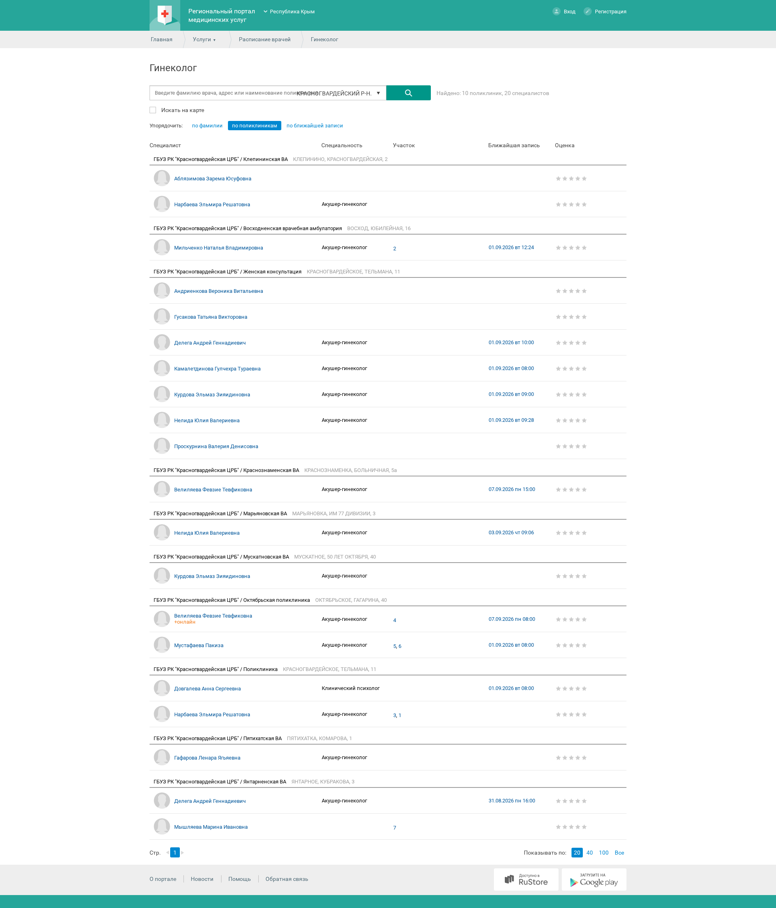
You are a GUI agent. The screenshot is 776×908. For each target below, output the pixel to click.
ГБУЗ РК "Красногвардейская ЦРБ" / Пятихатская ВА (218, 738)
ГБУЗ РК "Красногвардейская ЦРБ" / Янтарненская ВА (220, 782)
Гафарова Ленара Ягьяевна (207, 758)
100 (604, 852)
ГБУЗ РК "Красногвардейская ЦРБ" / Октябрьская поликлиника (232, 600)
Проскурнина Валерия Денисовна (216, 446)
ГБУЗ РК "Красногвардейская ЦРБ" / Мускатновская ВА (222, 557)
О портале (163, 879)
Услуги (202, 39)
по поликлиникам (254, 126)
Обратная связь (287, 879)
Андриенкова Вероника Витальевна (218, 291)
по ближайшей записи (315, 126)
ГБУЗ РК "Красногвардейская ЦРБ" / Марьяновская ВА (221, 513)
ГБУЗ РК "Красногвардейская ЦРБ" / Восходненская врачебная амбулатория (248, 228)
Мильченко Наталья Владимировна (218, 248)
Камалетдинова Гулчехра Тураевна (217, 369)
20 (577, 852)
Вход (570, 11)
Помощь (239, 879)
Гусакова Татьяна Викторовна (210, 317)
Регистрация (610, 11)
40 (589, 852)
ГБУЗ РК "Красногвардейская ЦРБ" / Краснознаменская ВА (227, 470)
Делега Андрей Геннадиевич (210, 343)
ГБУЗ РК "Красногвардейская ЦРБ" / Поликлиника (216, 669)
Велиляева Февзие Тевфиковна (213, 490)
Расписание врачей (265, 39)
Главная (162, 39)
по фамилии (207, 126)
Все (619, 852)
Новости (202, 879)
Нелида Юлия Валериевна (207, 420)
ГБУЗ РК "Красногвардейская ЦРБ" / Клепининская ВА (221, 159)
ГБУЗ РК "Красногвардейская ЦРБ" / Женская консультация (228, 272)
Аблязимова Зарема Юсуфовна (212, 179)
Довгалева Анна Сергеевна (207, 689)
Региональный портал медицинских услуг (221, 15)
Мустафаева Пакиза (199, 645)
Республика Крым (292, 11)
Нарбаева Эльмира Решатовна (212, 204)
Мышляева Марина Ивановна (211, 827)
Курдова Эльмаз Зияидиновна (212, 395)
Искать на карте (182, 110)
